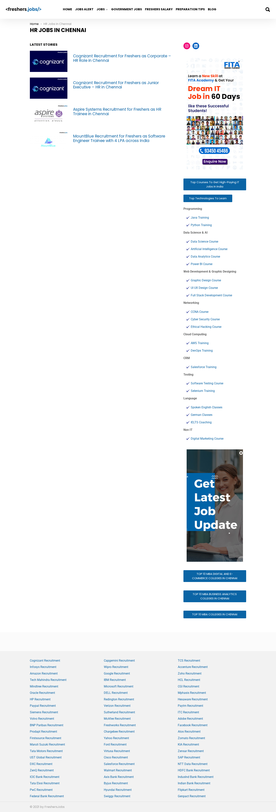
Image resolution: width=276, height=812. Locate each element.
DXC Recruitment (41, 764)
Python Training (201, 225)
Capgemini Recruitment (119, 660)
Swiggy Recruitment (117, 796)
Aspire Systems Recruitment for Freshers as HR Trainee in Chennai (117, 112)
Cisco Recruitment (116, 757)
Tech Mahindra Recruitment (48, 680)
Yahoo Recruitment (116, 738)
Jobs (101, 9)
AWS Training (200, 343)
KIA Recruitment (188, 744)
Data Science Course (204, 241)
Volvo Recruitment (42, 718)
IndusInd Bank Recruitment (195, 777)
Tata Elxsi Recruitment (45, 783)
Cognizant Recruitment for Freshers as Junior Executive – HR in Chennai (116, 85)
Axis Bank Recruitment (119, 777)
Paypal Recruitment (43, 705)
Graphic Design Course (206, 280)
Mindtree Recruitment (44, 686)
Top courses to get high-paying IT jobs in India (214, 184)
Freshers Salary (159, 9)
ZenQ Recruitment (42, 770)
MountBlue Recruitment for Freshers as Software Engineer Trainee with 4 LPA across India (119, 138)
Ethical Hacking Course (206, 327)
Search (267, 9)
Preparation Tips (190, 9)
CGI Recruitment (188, 686)
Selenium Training (203, 391)
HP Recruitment (40, 699)
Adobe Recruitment (190, 718)
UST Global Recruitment (46, 757)
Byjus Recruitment (116, 783)
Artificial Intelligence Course (209, 249)
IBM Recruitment (115, 680)
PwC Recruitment (41, 790)
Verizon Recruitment (117, 705)
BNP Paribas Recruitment (46, 725)
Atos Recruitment (189, 731)
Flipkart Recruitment (191, 790)
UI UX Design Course (204, 288)
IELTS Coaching (201, 422)
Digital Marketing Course (207, 438)
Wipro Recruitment (116, 667)
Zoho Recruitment (189, 673)
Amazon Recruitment (44, 673)
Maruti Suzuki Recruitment (47, 744)
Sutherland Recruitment (119, 712)
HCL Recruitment (189, 680)
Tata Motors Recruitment (46, 751)
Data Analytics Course (205, 256)
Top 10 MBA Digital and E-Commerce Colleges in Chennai (214, 576)
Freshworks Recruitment (120, 725)
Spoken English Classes (206, 407)
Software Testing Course (207, 383)
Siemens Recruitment (44, 712)
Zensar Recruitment (191, 751)
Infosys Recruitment (43, 667)
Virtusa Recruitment (117, 751)
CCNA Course (199, 312)
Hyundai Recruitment (118, 790)
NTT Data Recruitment (192, 764)
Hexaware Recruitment (193, 699)
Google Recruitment (117, 673)
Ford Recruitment (115, 744)
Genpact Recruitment (192, 796)
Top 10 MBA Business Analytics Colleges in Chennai (215, 596)
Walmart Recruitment (118, 770)
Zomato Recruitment (191, 738)
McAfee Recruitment (117, 718)
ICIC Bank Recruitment (44, 777)
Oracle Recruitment (42, 693)
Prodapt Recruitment (43, 731)
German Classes (201, 415)
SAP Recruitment (189, 757)
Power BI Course (201, 264)
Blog (212, 9)
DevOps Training (202, 350)
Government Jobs (126, 9)
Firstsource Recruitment (45, 738)
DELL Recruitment (116, 693)
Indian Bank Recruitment (194, 783)
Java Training (200, 217)
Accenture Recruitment (193, 667)
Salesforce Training (203, 367)
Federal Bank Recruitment (47, 796)
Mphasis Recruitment (192, 693)
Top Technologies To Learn (208, 198)
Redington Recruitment (119, 699)
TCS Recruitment (189, 660)
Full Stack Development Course (211, 295)
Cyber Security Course (205, 319)
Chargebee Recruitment (119, 731)
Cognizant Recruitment (45, 660)
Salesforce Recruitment (119, 764)
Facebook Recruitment (192, 725)
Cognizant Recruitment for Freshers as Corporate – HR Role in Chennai (122, 58)
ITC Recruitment (188, 712)
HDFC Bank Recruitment (194, 770)
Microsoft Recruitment (118, 686)
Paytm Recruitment (190, 705)
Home (67, 9)
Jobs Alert (84, 9)
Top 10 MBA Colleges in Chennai (214, 614)
